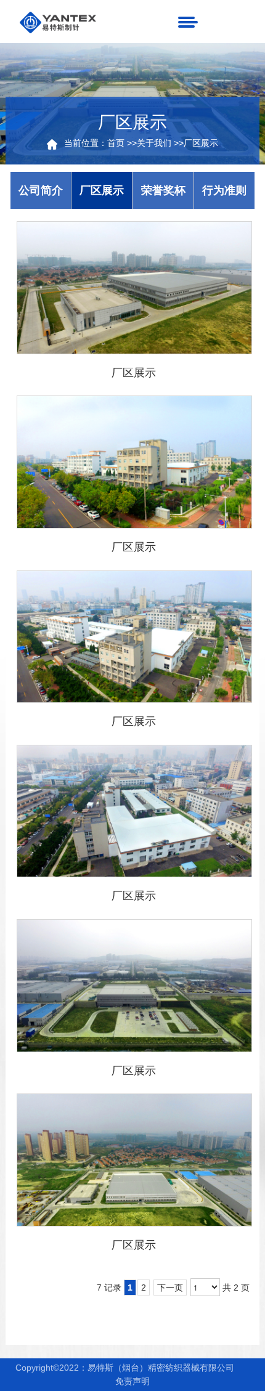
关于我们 (154, 143)
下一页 (170, 1287)
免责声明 (132, 1381)
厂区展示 (201, 143)
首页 (115, 143)
